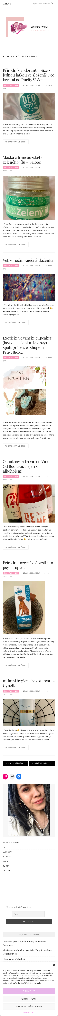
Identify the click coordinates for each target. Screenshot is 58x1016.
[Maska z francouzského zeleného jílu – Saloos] (29, 197)
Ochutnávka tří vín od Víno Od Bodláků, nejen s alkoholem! (26, 466)
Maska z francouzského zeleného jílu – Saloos (23, 160)
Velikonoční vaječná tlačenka (28, 260)
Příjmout (29, 991)
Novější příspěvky (41, 763)
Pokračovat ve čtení (15, 142)
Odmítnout (29, 998)
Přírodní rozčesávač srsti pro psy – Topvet (28, 565)
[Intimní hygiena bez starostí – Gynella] (29, 712)
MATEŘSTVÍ (7, 852)
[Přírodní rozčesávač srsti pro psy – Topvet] (24, 607)
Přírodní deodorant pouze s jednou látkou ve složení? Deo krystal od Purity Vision (28, 75)
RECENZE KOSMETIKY (12, 842)
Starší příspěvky (16, 763)
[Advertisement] (29, 888)
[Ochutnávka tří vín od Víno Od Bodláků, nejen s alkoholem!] (29, 503)
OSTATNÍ (6, 870)
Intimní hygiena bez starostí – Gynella (29, 683)
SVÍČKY (6, 866)
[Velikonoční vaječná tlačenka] (29, 287)
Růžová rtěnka (11, 85)
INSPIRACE (7, 856)
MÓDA (5, 861)
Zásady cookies (29, 1012)
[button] (53, 965)
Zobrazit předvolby (29, 1006)
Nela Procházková (31, 85)
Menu (8, 4)
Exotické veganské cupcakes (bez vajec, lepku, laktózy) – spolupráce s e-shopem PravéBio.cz (27, 345)
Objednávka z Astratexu (14, 958)
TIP (4, 847)
